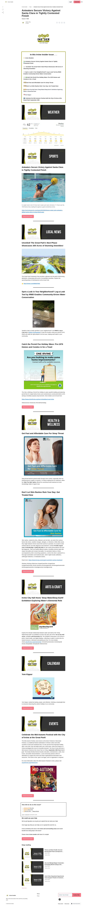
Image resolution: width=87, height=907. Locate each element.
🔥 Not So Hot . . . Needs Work (31, 811)
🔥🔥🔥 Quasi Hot (28, 809)
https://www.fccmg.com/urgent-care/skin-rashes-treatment (45, 560)
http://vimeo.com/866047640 (32, 283)
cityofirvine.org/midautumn (30, 762)
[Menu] (82, 2)
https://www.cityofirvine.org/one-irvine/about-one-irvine (38, 399)
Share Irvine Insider (27, 216)
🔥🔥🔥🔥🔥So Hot (28, 808)
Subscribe (77, 2)
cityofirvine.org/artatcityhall (33, 642)
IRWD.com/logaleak (34, 332)
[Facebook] (59, 899)
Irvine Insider (24, 6)
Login (70, 2)
